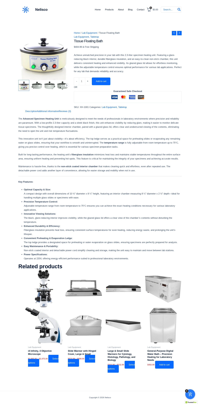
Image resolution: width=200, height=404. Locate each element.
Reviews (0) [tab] (65, 111)
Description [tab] (31, 111)
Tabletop (94, 37)
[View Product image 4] (62, 85)
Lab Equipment (89, 33)
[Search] (179, 10)
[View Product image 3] (49, 85)
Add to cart (101, 81)
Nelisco (41, 9)
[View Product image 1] (23, 85)
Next (67, 85)
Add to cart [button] (164, 365)
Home (77, 33)
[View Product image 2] (36, 85)
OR (75, 87)
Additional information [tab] (48, 111)
